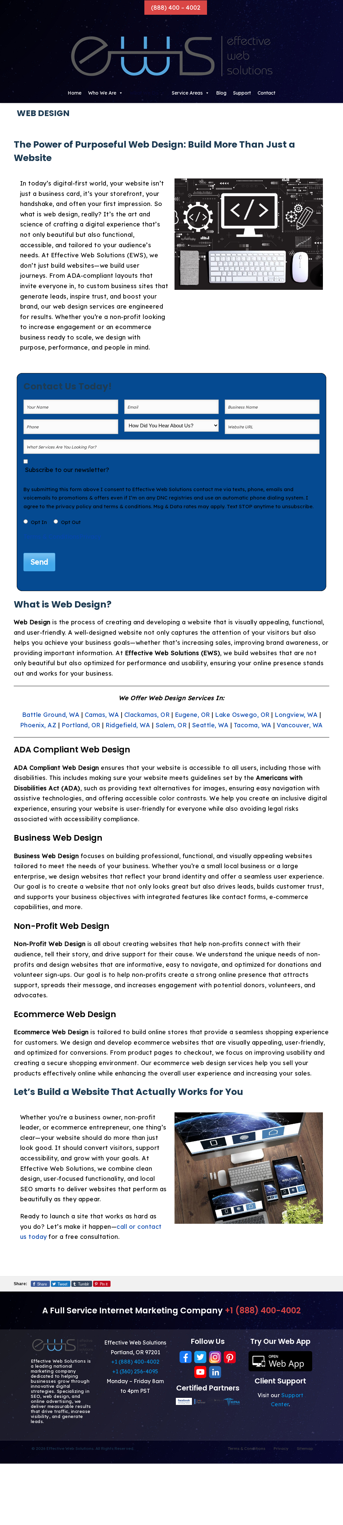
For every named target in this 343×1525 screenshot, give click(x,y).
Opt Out (71, 522)
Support (242, 93)
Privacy (90, 536)
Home (74, 93)
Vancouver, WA (300, 725)
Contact (266, 93)
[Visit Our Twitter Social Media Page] (200, 1357)
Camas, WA (102, 715)
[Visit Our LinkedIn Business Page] (215, 1372)
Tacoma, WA (253, 725)
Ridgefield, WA (128, 725)
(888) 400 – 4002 (175, 7)
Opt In (39, 522)
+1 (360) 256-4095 (135, 1371)
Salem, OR (171, 725)
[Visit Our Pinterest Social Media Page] (230, 1357)
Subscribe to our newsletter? (67, 470)
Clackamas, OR (147, 715)
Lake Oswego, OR (242, 715)
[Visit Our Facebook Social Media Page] (186, 1357)
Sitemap (305, 1448)
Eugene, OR (192, 715)
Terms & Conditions (51, 536)
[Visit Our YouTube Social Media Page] (200, 1372)
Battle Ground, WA (51, 715)
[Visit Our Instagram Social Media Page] (215, 1357)
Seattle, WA (210, 725)
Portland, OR (81, 725)
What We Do (144, 93)
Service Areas (187, 93)
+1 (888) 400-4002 (263, 1310)
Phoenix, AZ (38, 725)
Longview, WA (296, 715)
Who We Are (102, 93)
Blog (221, 93)
